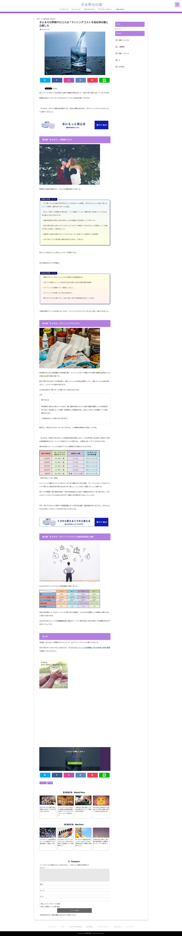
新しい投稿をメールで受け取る (50, 906)
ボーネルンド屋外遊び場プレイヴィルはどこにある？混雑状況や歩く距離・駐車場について (83, 842)
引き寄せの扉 (87, 933)
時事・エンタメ (123, 40)
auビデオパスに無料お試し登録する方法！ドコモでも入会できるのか (48, 809)
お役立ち (43, 783)
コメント (42, 868)
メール (42, 890)
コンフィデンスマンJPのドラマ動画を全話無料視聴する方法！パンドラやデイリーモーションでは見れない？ (66, 811)
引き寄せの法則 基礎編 (75, 927)
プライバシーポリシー (105, 9)
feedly (75, 763)
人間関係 (121, 47)
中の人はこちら (89, 9)
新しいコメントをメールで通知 (50, 904)
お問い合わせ (120, 9)
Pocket (55, 88)
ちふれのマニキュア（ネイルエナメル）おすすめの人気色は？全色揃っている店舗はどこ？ (65, 842)
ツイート (118, 29)
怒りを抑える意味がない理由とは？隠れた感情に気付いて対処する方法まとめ (101, 809)
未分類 (50, 783)
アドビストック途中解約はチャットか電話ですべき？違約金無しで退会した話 (48, 841)
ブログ (62, 927)
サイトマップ (76, 9)
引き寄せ (121, 67)
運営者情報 (89, 927)
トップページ (64, 9)
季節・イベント (123, 53)
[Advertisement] (75, 720)
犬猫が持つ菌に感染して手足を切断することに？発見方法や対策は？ (83, 809)
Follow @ (75, 757)
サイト (42, 896)
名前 (41, 884)
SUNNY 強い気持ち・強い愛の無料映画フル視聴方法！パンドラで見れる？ (101, 841)
